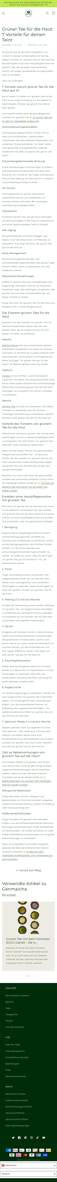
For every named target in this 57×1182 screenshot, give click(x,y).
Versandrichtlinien (15, 1113)
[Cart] (53, 13)
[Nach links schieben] (22, 976)
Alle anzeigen (9, 894)
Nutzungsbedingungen (18, 1125)
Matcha (10, 1001)
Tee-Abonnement (15, 1027)
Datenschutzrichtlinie (17, 1100)
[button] (3, 13)
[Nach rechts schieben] (35, 976)
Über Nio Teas (13, 1044)
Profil (8, 1070)
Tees (8, 1008)
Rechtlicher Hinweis (16, 1094)
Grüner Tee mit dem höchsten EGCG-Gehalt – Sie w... (28, 940)
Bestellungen (12, 1063)
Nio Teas (24, 1160)
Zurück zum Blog (30, 870)
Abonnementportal (16, 1076)
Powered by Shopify (34, 1160)
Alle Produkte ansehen (17, 995)
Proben (9, 1020)
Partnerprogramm (15, 1051)
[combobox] (28, 1165)
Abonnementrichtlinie (17, 1119)
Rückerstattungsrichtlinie (19, 1106)
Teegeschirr (12, 1014)
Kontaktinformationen (17, 1057)
